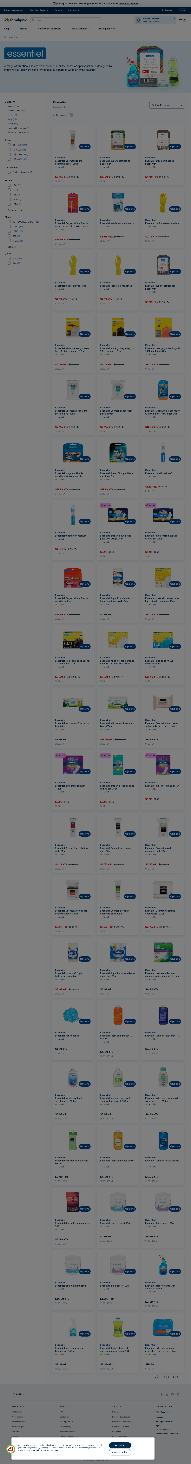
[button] (10, 1449)
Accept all (120, 1445)
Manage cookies (120, 1452)
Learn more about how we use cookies (43, 1450)
